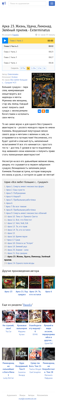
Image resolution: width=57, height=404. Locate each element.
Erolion (15, 77)
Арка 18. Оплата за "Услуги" (20, 243)
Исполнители (42, 395)
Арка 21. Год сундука (17, 253)
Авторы (31, 395)
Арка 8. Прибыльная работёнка (21, 209)
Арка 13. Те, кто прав (17, 226)
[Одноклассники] (43, 111)
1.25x (33, 68)
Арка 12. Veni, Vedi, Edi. (17, 223)
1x (28, 68)
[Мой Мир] (47, 111)
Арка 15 (11, 233)
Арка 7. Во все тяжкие (16, 206)
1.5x (39, 68)
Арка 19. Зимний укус (17, 246)
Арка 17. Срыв (13, 239)
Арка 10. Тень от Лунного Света (22, 216)
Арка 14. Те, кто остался (18, 229)
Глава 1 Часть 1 (28, 46)
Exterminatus (13, 74)
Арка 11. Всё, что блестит (19, 219)
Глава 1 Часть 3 (28, 57)
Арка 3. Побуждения (15, 193)
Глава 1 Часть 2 (28, 51)
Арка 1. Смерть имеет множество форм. (25, 186)
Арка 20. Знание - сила (17, 249)
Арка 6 (9, 203)
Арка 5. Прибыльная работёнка (21, 199)
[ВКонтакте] (39, 111)
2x (44, 68)
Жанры (22, 395)
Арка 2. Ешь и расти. (15, 189)
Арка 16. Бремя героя (17, 236)
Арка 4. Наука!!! (13, 196)
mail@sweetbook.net (27, 398)
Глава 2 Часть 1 (28, 63)
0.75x (23, 68)
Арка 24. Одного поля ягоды (20, 263)
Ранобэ (15, 34)
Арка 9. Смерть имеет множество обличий (26, 213)
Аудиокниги (12, 395)
